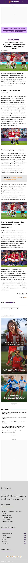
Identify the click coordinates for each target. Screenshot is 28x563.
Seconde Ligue (13, 340)
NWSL (14, 367)
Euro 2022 (16, 39)
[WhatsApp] (18, 557)
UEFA (25, 297)
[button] (23, 1)
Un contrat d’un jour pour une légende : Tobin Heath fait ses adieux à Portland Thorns (14, 371)
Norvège (13, 302)
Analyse (10, 39)
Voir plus (13, 404)
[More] (17, 308)
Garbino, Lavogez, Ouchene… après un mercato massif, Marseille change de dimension (14, 399)
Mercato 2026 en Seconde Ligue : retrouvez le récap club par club (14, 343)
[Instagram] (10, 557)
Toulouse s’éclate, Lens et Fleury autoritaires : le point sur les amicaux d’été (13, 431)
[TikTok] (13, 557)
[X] (15, 557)
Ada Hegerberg (7, 302)
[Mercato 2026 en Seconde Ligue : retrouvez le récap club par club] (14, 332)
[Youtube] (21, 557)
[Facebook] (7, 557)
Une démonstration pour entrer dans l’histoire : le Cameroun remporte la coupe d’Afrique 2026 (13, 427)
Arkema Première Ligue (13, 395)
